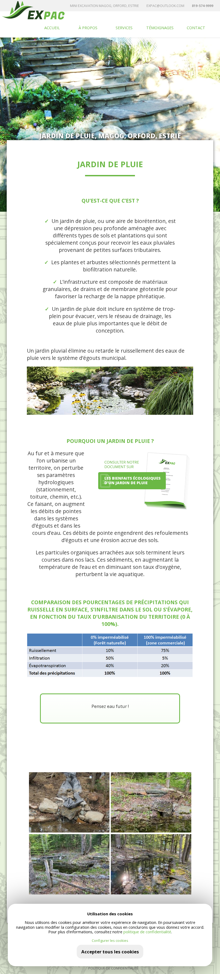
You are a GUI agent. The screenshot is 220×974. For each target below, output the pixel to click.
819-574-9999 (202, 5)
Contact (196, 27)
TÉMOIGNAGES (160, 27)
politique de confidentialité (147, 931)
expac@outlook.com (165, 5)
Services (124, 27)
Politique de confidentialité (113, 968)
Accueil (52, 27)
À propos (88, 27)
